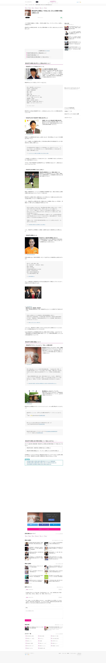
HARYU (53, 1)
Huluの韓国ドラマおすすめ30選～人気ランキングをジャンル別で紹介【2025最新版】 (56, 576)
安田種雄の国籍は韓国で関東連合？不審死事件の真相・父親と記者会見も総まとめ (36, 543)
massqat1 (30, 578)
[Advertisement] (35, 40)
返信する (61, 589)
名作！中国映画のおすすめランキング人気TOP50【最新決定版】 (36, 627)
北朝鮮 (41, 640)
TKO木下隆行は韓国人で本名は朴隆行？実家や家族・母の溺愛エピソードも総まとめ (55, 548)
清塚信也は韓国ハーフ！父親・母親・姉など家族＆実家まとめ (55, 553)
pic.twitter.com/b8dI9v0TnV (51, 431)
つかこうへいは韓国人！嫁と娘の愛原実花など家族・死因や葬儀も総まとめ (55, 543)
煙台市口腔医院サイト (32, 276)
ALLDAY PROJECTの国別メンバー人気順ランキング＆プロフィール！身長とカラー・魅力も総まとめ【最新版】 (75, 48)
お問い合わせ (79, 653)
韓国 (46, 536)
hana (49, 578)
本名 (33, 536)
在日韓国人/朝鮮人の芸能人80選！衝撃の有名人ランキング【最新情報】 (41, 461)
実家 (26, 536)
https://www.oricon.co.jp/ (30, 134)
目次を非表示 (47, 50)
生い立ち (42, 536)
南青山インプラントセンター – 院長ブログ (34, 322)
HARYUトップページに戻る (44, 529)
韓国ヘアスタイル (30, 648)
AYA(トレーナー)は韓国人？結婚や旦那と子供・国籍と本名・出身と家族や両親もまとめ (75, 37)
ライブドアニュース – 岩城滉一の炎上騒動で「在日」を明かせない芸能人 (39, 153)
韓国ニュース (29, 640)
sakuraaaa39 (50, 550)
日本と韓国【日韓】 (55, 638)
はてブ (55, 524)
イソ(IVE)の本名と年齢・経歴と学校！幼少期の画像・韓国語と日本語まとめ (55, 581)
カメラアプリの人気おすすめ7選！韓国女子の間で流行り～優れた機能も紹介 (36, 576)
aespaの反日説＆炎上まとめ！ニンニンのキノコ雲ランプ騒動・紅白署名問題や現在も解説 (75, 27)
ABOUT (60, 653)
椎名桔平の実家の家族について (33, 54)
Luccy (30, 545)
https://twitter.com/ (29, 79)
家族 (30, 536)
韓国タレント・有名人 (30, 638)
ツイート (33, 524)
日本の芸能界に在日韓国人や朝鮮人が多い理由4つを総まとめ (39, 464)
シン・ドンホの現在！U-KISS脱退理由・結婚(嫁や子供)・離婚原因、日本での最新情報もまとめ (75, 32)
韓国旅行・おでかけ (55, 645)
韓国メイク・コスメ (43, 643)
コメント (61, 18)
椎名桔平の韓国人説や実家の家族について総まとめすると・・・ (39, 56)
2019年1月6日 (42, 415)
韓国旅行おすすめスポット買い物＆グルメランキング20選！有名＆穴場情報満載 (36, 581)
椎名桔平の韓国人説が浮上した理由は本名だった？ (36, 52)
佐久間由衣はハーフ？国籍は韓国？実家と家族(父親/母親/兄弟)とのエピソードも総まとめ (36, 557)
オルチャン (41, 638)
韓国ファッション (43, 645)
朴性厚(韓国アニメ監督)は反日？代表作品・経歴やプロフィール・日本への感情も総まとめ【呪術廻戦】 (36, 548)
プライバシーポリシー (73, 653)
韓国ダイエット (54, 643)
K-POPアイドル (55, 640)
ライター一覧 (64, 653)
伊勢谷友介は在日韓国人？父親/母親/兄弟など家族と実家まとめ (36, 553)
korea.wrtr (41, 17)
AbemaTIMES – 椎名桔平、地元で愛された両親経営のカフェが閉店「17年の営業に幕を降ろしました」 (43, 383)
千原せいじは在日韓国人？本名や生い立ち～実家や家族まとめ (36, 571)
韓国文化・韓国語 (30, 643)
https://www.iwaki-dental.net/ (31, 254)
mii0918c (30, 583)
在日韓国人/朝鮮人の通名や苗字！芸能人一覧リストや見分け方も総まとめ (41, 462)
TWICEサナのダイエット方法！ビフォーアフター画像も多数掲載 (36, 566)
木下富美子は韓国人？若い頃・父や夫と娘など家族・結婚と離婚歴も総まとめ (55, 571)
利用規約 (68, 653)
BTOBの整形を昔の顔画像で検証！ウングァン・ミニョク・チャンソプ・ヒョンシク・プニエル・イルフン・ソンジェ (56, 628)
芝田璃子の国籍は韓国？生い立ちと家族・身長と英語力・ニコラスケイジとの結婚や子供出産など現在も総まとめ (55, 557)
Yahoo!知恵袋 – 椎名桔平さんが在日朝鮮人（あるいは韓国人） (37, 224)
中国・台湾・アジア (30, 645)
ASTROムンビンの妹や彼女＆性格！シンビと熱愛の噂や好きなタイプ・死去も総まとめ (56, 567)
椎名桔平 (37, 536)
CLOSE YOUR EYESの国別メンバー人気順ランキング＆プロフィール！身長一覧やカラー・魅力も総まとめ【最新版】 (75, 43)
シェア (52, 519)
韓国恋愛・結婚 (42, 648)
